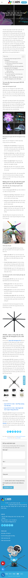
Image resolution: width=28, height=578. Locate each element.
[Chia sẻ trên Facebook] (10, 432)
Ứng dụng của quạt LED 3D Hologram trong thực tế (15, 64)
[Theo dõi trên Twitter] (7, 525)
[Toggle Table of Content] (22, 56)
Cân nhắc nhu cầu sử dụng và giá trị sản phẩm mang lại (15, 70)
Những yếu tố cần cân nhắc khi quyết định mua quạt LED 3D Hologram (13, 67)
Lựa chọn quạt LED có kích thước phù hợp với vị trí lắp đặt (15, 74)
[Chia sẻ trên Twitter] (13, 432)
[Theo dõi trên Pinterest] (12, 525)
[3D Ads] (14, 2)
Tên (4, 461)
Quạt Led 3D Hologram (12, 11)
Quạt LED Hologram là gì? (12, 61)
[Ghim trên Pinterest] (18, 432)
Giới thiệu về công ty (6, 533)
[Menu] (2, 2)
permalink (19, 437)
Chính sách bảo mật (5, 538)
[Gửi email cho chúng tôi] (9, 525)
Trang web (5, 474)
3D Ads (21, 18)
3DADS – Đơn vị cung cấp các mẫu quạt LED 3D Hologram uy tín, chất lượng (13, 77)
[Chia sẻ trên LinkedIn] (20, 432)
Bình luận (5, 450)
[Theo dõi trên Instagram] (5, 525)
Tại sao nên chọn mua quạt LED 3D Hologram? (12, 59)
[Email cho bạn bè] (15, 432)
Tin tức (19, 11)
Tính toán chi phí (10, 72)
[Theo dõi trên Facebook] (2, 525)
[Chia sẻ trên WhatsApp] (8, 432)
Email (4, 468)
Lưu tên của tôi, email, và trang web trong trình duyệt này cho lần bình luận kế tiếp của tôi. (13, 482)
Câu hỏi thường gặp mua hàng (8, 535)
